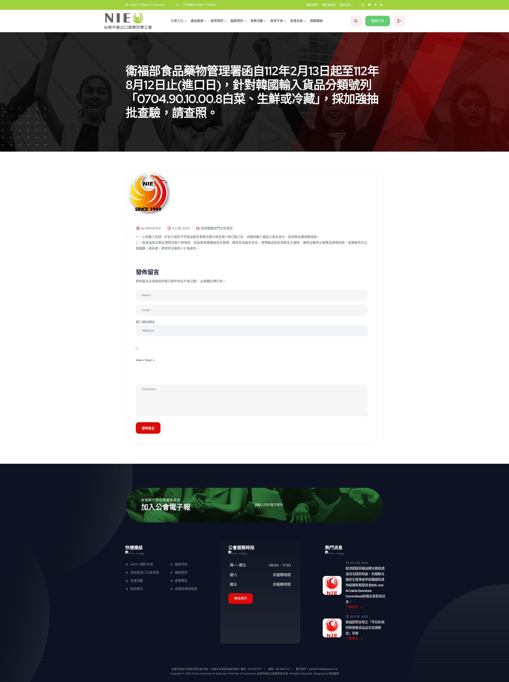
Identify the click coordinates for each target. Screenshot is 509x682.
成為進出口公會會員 (144, 572)
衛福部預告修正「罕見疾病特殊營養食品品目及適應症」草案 (365, 627)
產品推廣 (197, 21)
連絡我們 (181, 572)
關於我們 (312, 5)
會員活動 (136, 581)
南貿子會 (276, 21)
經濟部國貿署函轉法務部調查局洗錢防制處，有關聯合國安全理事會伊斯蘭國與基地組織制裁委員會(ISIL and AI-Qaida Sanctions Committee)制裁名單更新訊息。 (365, 585)
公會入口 (177, 21)
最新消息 (345, 5)
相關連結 (316, 21)
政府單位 (136, 589)
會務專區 (181, 581)
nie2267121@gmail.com (323, 669)
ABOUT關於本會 (141, 564)
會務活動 (256, 21)
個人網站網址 (145, 322)
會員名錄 (296, 21)
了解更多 (352, 607)
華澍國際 (333, 673)
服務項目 (236, 21)
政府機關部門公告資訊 (217, 228)
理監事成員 (329, 5)
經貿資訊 (217, 21)
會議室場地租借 (186, 589)
